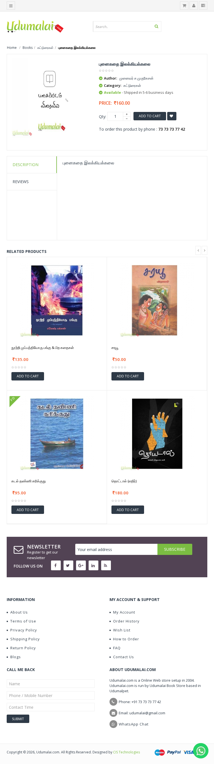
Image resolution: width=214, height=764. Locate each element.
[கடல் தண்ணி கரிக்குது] (56, 433)
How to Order (126, 638)
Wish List (121, 630)
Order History (126, 621)
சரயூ (114, 347)
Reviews (21, 181)
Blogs (15, 656)
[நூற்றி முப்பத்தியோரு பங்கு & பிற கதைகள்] (56, 299)
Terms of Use (23, 621)
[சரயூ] (156, 299)
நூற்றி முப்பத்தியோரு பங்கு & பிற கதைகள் (42, 347)
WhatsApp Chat (134, 724)
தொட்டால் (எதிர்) (124, 480)
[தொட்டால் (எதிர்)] (157, 433)
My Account (124, 612)
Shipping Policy (25, 638)
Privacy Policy (23, 630)
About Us (19, 612)
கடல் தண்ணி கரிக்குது (28, 480)
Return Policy (23, 647)
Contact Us (123, 656)
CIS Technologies (126, 752)
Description (25, 164)
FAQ (117, 647)
